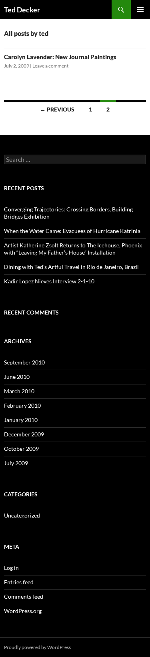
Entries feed (19, 582)
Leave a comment (50, 66)
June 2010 (17, 376)
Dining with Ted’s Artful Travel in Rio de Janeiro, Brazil (71, 266)
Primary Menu (140, 9)
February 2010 (22, 405)
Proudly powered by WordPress (37, 647)
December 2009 (24, 434)
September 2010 (24, 362)
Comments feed (23, 596)
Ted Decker (22, 9)
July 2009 (16, 463)
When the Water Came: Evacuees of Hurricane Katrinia (72, 230)
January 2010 (21, 419)
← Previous (57, 109)
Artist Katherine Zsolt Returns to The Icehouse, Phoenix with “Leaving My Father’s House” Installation (73, 249)
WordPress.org (23, 610)
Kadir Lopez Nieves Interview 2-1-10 (49, 281)
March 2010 (19, 391)
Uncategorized (22, 515)
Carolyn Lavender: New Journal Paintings (60, 56)
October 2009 (21, 448)
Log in (11, 567)
